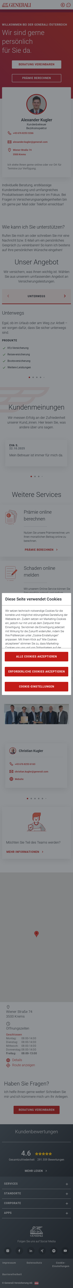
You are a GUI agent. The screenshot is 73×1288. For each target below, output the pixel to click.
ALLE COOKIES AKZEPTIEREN (36, 656)
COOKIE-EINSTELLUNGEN (36, 686)
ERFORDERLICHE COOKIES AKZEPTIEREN (36, 671)
